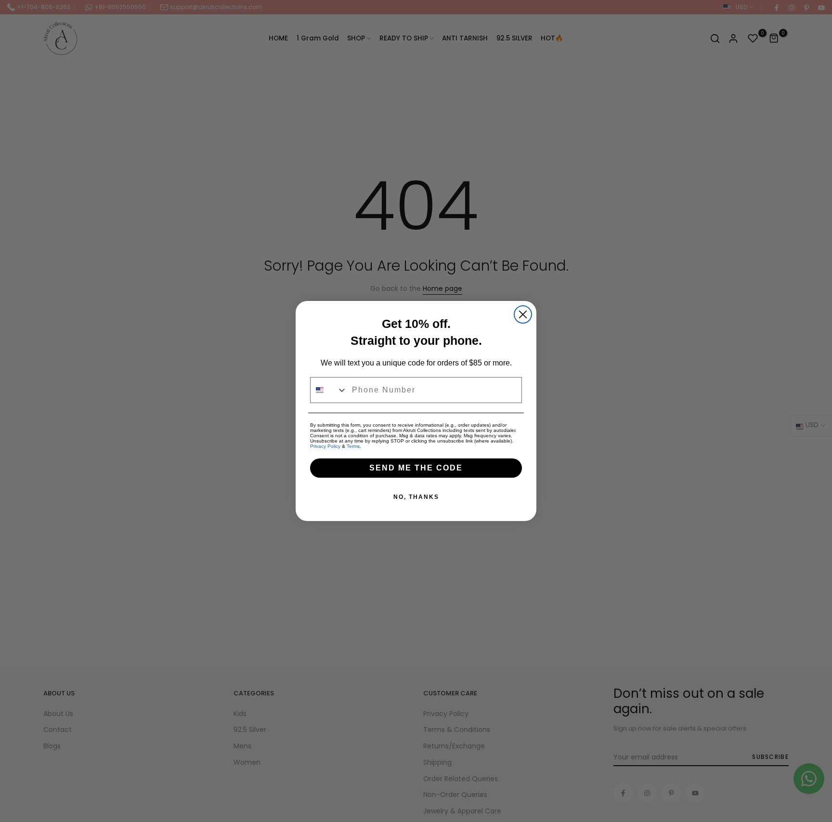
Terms (353, 446)
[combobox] (329, 390)
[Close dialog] (523, 314)
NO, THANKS (416, 497)
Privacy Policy (325, 446)
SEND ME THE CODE (416, 468)
